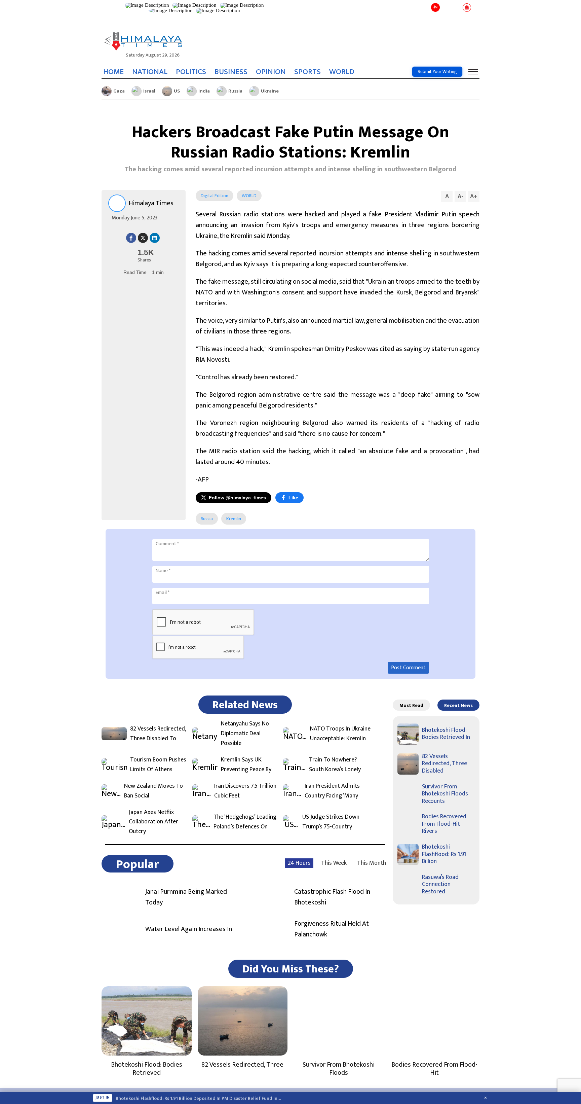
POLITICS (191, 71)
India (204, 91)
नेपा (435, 7)
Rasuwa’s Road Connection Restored (440, 884)
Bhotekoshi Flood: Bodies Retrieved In (446, 734)
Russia (235, 91)
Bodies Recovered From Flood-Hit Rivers (444, 824)
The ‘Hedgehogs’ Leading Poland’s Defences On (245, 822)
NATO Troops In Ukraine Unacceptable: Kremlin (340, 734)
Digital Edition (214, 196)
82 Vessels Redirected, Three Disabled (444, 763)
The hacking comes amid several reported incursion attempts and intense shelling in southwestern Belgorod (291, 169)
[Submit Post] (456, 8)
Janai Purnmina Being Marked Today (186, 897)
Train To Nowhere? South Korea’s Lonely (335, 765)
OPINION (271, 71)
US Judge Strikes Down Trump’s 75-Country (330, 822)
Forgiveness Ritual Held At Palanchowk (331, 929)
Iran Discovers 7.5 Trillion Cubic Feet (245, 791)
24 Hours (299, 863)
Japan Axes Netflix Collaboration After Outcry (153, 822)
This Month (371, 863)
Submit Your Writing (437, 71)
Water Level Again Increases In (188, 929)
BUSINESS (231, 71)
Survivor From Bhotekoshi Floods (339, 1068)
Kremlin (233, 519)
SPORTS (307, 71)
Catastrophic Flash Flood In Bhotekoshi (332, 897)
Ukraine (270, 91)
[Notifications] (467, 8)
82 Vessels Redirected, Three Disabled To (158, 734)
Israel (149, 91)
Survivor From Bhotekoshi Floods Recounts (445, 794)
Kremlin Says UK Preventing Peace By (246, 765)
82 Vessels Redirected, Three (242, 1064)
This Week (334, 863)
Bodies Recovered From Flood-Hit (434, 1068)
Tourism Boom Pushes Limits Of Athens (158, 765)
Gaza (119, 91)
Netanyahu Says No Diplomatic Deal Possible (245, 733)
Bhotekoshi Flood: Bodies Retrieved (146, 1068)
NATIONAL (149, 71)
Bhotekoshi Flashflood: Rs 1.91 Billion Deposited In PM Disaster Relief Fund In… (198, 1098)
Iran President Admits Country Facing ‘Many (332, 791)
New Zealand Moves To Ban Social (153, 791)
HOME (113, 71)
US (177, 91)
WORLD (341, 71)
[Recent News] (446, 8)
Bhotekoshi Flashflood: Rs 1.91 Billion (444, 854)
